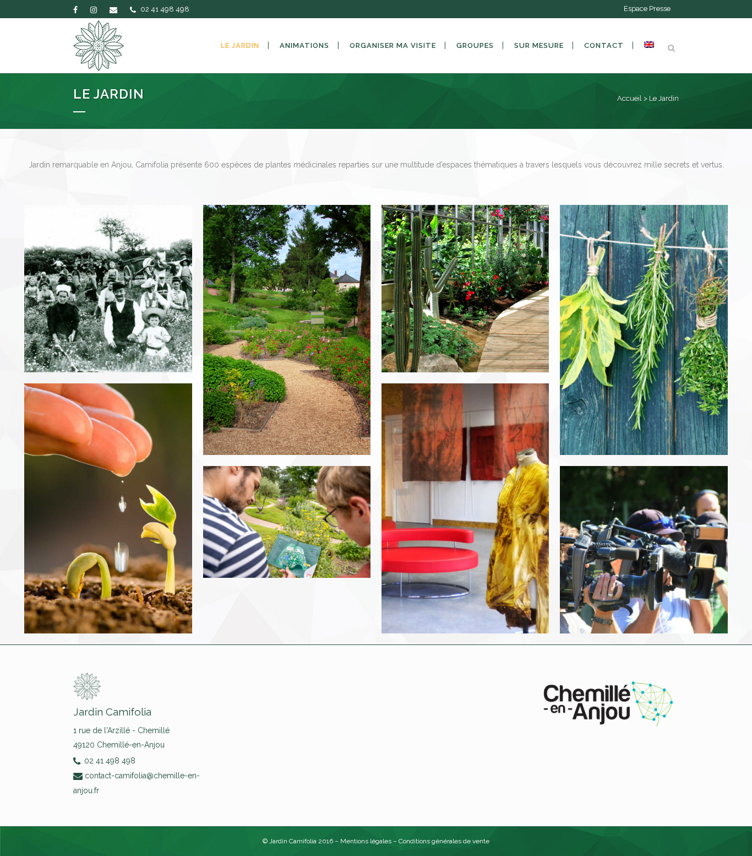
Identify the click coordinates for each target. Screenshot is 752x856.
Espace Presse (647, 8)
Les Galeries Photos (465, 494)
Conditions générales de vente (444, 841)
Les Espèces (644, 315)
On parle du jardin (644, 536)
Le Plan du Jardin (286, 507)
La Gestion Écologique (108, 494)
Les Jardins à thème (286, 315)
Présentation (108, 274)
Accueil (629, 98)
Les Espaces (465, 274)
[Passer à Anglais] (649, 45)
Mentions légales (366, 841)
